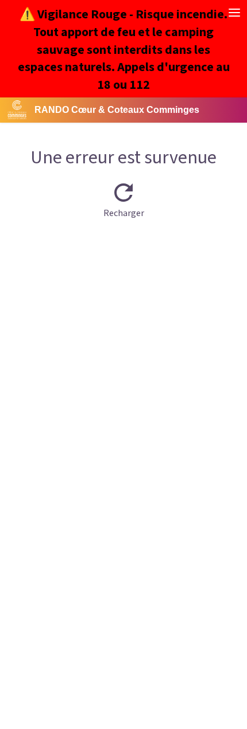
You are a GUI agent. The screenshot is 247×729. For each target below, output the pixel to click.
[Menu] (234, 12)
